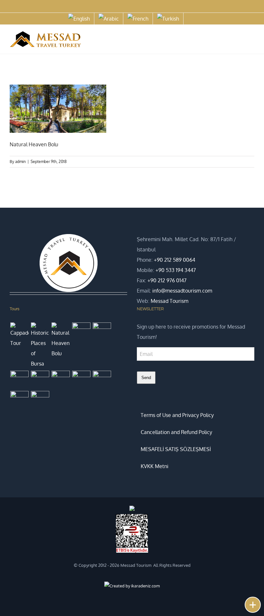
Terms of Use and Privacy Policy (177, 415)
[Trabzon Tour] (40, 376)
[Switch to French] (138, 18)
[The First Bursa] (19, 400)
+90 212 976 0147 (166, 280)
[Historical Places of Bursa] (40, 346)
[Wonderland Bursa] (81, 380)
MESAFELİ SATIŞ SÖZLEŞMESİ (176, 449)
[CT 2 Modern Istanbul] (40, 400)
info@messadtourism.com (182, 290)
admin (20, 161)
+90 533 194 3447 (176, 270)
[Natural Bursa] (60, 380)
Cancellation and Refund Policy (176, 432)
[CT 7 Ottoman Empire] (81, 332)
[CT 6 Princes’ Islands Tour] (101, 332)
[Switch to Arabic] (108, 18)
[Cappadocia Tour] (19, 335)
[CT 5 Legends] (19, 380)
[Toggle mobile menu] (251, 40)
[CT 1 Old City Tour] (101, 380)
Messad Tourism (169, 301)
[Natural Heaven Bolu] (60, 340)
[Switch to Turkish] (168, 18)
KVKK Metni (154, 466)
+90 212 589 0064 (174, 260)
